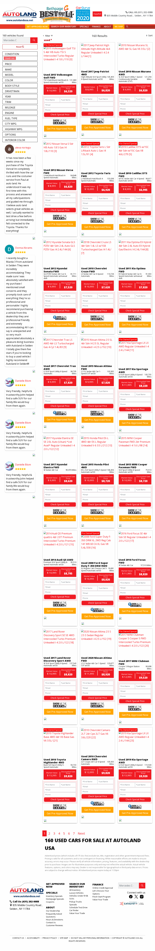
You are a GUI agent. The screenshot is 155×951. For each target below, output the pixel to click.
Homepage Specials (55, 899)
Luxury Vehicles (76, 892)
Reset (19, 46)
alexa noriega (23, 147)
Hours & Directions (54, 919)
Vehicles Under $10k (78, 895)
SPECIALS (52, 892)
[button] (37, 26)
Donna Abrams (23, 247)
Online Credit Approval (102, 887)
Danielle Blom (23, 380)
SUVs (71, 898)
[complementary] (146, 942)
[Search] (34, 40)
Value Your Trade (77, 913)
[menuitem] (20, 58)
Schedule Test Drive (78, 907)
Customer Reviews (54, 925)
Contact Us (51, 922)
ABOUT (50, 907)
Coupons (50, 901)
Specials (73, 904)
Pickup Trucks (75, 901)
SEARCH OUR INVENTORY (77, 885)
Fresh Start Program (101, 896)
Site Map (64, 938)
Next (81, 833)
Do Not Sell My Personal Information (90, 938)
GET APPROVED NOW (55, 885)
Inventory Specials (54, 896)
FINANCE (97, 884)
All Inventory (74, 890)
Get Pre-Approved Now (60, 128)
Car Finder (74, 910)
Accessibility (33, 938)
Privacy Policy (50, 938)
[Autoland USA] (19, 13)
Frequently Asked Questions (54, 915)
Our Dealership (53, 910)
